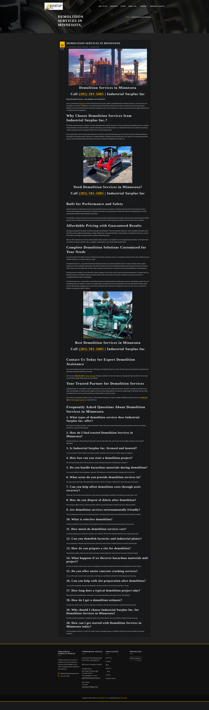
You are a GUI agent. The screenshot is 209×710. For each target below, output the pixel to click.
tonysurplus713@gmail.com (90, 687)
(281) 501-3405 (91, 94)
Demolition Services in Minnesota (141, 17)
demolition (82, 103)
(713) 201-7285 (93, 671)
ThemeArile (124, 698)
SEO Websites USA (102, 698)
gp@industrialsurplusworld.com (70, 673)
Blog (108, 671)
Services (114, 6)
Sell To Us (103, 6)
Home (127, 17)
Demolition (95, 47)
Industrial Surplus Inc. (80, 400)
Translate (139, 660)
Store (123, 6)
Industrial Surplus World (77, 47)
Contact (143, 6)
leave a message (91, 376)
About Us (133, 6)
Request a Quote (157, 6)
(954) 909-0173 (94, 660)
